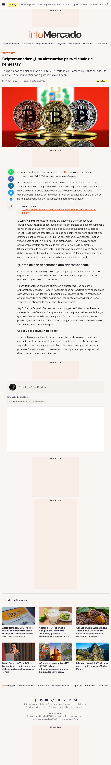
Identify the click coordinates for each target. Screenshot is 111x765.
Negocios (61, 43)
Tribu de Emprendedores (51, 704)
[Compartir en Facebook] (11, 179)
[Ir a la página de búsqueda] (107, 4)
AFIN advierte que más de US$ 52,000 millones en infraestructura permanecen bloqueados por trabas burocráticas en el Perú (54, 667)
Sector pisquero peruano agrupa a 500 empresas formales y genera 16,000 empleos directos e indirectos (54, 632)
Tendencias (74, 43)
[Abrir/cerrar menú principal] (3, 4)
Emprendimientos (45, 43)
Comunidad (102, 43)
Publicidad (82, 704)
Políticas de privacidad (59, 707)
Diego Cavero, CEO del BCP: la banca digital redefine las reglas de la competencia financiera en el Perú (18, 667)
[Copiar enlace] (11, 206)
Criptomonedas (19, 401)
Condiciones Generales (36, 707)
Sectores (8, 53)
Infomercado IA (31, 704)
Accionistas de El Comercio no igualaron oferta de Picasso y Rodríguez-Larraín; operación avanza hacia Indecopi (17, 632)
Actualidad (27, 43)
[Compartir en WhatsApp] (11, 172)
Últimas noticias (11, 43)
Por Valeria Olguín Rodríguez (15, 81)
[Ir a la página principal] (55, 34)
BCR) (64, 172)
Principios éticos (78, 707)
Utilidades (88, 43)
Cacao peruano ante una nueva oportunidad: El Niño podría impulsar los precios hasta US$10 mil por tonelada (91, 632)
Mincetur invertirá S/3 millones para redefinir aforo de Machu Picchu (92, 666)
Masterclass (70, 704)
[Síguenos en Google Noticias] (11, 200)
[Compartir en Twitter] (11, 193)
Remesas (39, 401)
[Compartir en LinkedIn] (11, 186)
